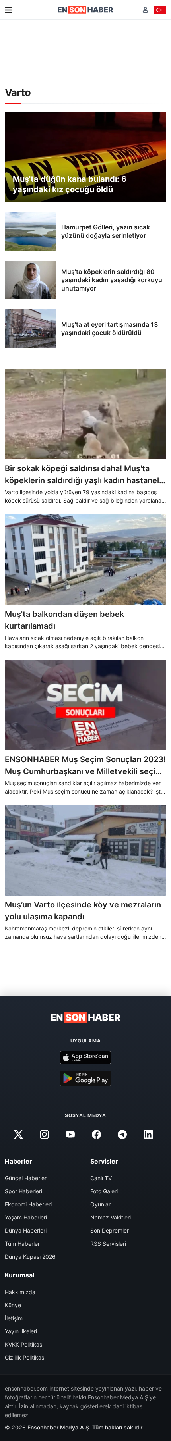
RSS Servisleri (108, 1243)
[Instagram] (44, 1134)
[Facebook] (96, 1134)
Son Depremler (109, 1230)
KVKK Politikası (24, 1344)
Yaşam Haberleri (26, 1217)
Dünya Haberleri (26, 1230)
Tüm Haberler (22, 1243)
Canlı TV (101, 1178)
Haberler (18, 1161)
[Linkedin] (148, 1134)
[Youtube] (70, 1134)
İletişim (14, 1318)
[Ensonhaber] (85, 10)
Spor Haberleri (23, 1191)
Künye (13, 1305)
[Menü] (8, 9)
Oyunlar (100, 1204)
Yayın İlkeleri (21, 1331)
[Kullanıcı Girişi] (145, 10)
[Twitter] (18, 1134)
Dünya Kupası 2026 (30, 1256)
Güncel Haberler (26, 1178)
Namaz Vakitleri (110, 1217)
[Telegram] (122, 1134)
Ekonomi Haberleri (28, 1204)
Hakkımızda (20, 1292)
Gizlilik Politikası (25, 1357)
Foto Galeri (104, 1191)
